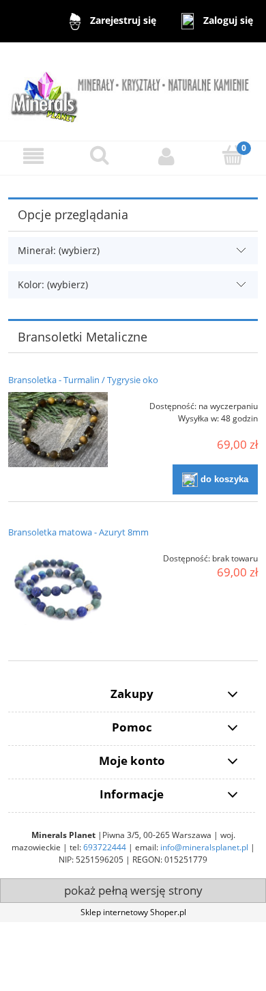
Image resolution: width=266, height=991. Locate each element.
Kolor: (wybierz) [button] (53, 284)
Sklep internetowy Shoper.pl (133, 912)
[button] (33, 156)
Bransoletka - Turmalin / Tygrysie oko (83, 380)
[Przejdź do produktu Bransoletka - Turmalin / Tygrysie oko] (58, 429)
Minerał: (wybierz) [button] (59, 250)
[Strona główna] (133, 90)
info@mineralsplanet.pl (204, 847)
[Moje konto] (166, 156)
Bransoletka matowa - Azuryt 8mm (78, 532)
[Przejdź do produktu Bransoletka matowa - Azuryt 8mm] (58, 594)
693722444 (104, 847)
